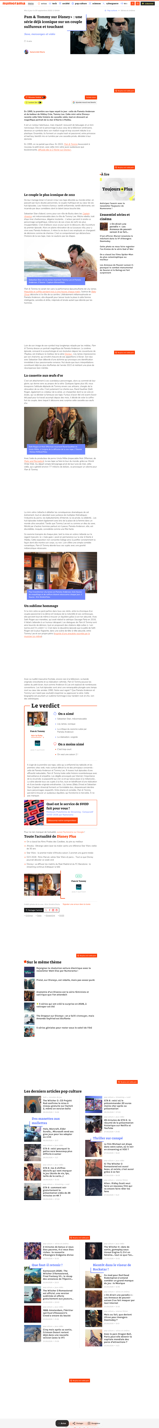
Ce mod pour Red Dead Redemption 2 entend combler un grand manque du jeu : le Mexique (119, 1279)
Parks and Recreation (33, 461)
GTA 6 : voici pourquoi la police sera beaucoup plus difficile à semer (57, 1151)
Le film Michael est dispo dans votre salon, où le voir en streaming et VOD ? (119, 1147)
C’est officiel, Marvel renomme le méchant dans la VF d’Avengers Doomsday (116, 238)
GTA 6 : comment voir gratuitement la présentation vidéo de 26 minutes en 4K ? (56, 1191)
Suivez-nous (91, 97)
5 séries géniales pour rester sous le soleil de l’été (64, 1027)
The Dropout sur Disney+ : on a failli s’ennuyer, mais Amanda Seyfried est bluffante (65, 1017)
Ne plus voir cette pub (126, 91)
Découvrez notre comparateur (62, 820)
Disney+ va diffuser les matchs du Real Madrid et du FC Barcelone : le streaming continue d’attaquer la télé (59, 865)
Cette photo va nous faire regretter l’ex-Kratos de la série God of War (117, 247)
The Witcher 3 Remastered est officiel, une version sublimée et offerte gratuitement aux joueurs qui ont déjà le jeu (57, 1294)
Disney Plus (66, 836)
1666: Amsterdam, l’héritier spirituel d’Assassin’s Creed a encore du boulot (58, 1313)
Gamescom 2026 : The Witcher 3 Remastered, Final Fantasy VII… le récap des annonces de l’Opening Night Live (58, 1275)
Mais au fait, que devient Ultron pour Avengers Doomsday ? (118, 1317)
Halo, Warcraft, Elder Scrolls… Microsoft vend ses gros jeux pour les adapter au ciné (58, 1132)
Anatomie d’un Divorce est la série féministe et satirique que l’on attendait (62, 993)
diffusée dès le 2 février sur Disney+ (54, 149)
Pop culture (112, 10)
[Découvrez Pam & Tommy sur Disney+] (37, 745)
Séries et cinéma (128, 10)
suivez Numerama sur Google (70, 832)
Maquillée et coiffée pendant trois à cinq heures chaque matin (52, 291)
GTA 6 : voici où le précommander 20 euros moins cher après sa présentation (117, 1104)
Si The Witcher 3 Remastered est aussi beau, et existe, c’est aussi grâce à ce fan (119, 1167)
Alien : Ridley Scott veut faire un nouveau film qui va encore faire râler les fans (118, 1187)
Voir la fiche (36, 735)
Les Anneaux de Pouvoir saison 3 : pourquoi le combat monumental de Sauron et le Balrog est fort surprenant (117, 269)
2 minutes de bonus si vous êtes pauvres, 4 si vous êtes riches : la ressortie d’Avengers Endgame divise (58, 1251)
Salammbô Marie (37, 52)
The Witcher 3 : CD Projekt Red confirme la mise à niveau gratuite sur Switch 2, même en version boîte (58, 1104)
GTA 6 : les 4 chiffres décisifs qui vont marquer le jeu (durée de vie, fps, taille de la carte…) (57, 1172)
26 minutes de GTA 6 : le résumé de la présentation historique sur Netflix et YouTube (118, 1124)
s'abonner (149, 3)
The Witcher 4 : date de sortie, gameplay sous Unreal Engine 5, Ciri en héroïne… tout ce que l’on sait (118, 1251)
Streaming (50, 915)
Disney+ (68, 354)
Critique (29, 915)
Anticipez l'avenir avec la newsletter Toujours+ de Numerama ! (112, 206)
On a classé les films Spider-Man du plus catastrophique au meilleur (116, 257)
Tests (39, 915)
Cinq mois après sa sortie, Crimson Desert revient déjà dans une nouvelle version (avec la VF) (57, 1333)
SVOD (61, 915)
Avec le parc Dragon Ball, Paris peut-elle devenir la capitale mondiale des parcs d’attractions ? (118, 1338)
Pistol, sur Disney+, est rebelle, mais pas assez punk (65, 980)
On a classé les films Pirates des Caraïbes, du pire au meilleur (55, 841)
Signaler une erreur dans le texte (76, 904)
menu (31, 3)
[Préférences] (138, 3)
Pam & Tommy (71, 144)
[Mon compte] (133, 3)
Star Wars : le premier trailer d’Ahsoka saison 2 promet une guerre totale (60, 852)
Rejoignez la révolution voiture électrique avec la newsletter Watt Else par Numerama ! (63, 969)
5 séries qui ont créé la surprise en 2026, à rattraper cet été (61, 1005)
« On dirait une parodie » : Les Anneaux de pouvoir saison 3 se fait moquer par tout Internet (121, 228)
